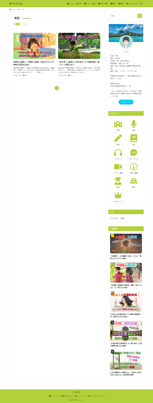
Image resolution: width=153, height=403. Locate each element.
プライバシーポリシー (96, 396)
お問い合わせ (68, 396)
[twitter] (76, 392)
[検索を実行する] (139, 16)
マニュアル (114, 218)
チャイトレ (16, 3)
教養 (122, 218)
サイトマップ (81, 396)
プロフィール (126, 102)
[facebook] (74, 392)
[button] (141, 3)
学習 (17, 24)
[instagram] (79, 392)
